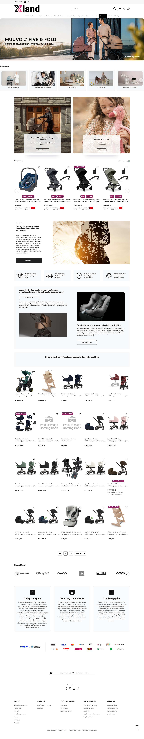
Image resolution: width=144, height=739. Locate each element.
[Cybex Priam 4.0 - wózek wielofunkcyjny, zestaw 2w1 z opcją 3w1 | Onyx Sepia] (95, 516)
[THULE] (82, 573)
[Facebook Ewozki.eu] (66, 688)
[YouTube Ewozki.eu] (74, 688)
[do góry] (137, 727)
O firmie (16, 717)
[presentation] (3, 80)
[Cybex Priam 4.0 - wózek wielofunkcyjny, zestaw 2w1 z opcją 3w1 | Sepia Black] (48, 468)
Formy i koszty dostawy (90, 705)
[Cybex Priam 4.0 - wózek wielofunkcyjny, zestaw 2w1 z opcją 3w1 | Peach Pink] (118, 423)
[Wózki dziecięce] (13, 78)
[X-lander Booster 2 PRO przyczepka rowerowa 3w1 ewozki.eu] (72, 39)
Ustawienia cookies (112, 708)
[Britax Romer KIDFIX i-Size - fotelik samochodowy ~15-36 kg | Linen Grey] (72, 516)
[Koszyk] (128, 8)
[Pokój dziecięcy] (72, 78)
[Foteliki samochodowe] (43, 78)
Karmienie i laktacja (130, 87)
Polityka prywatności (20, 714)
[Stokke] (62, 573)
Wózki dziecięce (30, 16)
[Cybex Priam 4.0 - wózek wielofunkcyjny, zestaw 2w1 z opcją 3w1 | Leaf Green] (25, 468)
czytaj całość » (29, 297)
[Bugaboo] (23, 573)
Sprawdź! (28, 260)
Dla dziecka (101, 87)
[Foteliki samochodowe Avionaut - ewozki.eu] (42, 125)
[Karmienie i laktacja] (130, 78)
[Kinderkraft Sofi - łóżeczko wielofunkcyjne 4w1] (72, 423)
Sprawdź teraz (42, 150)
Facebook (17, 723)
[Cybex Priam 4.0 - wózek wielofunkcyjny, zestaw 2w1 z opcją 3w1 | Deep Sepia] (25, 516)
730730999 (19, 1)
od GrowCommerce (91, 730)
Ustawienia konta (112, 711)
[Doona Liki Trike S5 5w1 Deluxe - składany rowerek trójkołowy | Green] (25, 382)
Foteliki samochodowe (44, 16)
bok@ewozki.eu (30, 1)
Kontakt (16, 711)
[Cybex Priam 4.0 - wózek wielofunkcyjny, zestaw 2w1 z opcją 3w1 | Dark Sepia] (48, 516)
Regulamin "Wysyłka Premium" (92, 714)
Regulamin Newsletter (90, 717)
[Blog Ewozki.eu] (78, 688)
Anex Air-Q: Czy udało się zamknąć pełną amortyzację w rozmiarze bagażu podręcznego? (41, 291)
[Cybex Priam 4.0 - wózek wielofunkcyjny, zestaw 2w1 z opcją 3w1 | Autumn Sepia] (95, 382)
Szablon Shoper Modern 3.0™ (77, 730)
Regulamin (87, 711)
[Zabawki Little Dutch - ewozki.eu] (101, 125)
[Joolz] (121, 573)
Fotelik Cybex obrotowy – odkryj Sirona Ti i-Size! (99, 325)
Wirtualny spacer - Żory (21, 705)
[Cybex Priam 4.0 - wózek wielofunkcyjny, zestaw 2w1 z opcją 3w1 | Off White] (95, 468)
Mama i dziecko (59, 16)
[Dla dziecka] (101, 78)
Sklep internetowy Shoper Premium (57, 730)
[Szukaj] (114, 8)
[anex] (101, 573)
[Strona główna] (26, 8)
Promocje (103, 16)
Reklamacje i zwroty (66, 711)
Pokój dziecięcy (71, 16)
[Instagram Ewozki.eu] (70, 688)
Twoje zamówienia (112, 705)
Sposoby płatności (89, 708)
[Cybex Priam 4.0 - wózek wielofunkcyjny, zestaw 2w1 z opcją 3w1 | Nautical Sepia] (48, 423)
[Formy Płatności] (72, 646)
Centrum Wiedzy (114, 16)
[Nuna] (43, 573)
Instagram (17, 720)
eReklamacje (64, 708)
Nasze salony (18, 708)
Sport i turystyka (84, 16)
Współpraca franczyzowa (44, 705)
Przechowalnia (111, 714)
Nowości (94, 16)
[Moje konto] (120, 8)
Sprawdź (101, 150)
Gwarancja (63, 705)
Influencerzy (40, 708)
